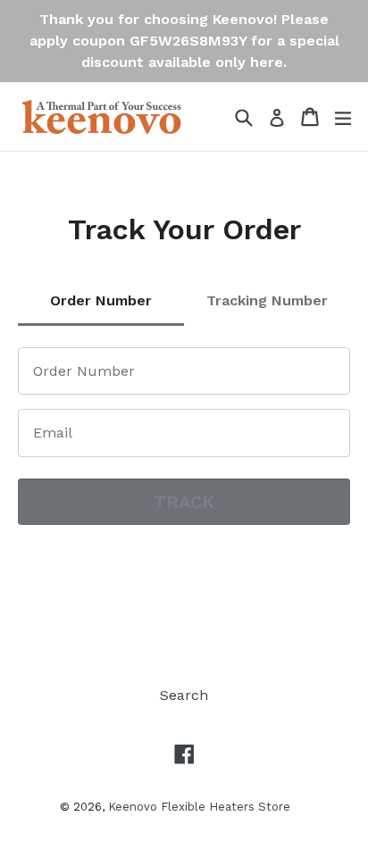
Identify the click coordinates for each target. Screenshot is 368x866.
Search (184, 695)
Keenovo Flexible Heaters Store (199, 806)
